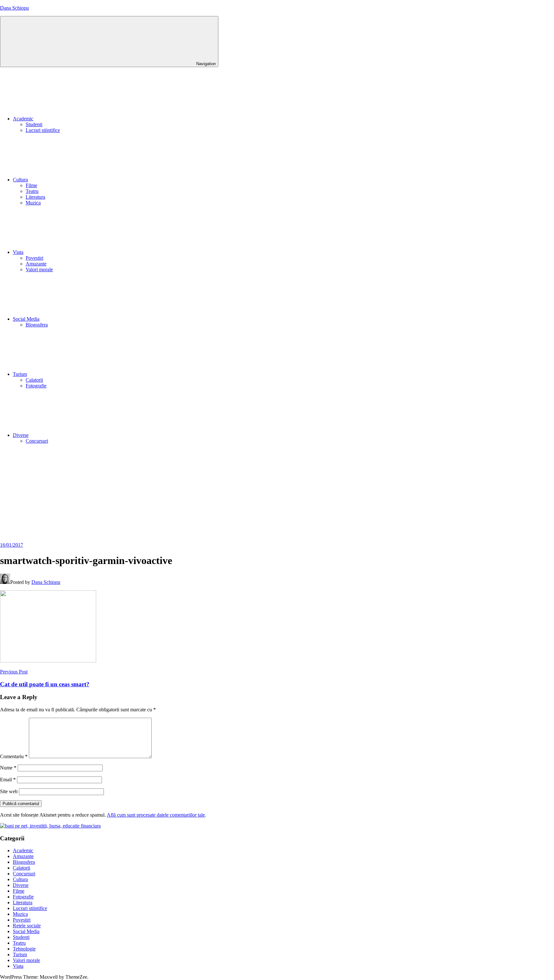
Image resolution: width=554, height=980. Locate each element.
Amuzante (36, 263)
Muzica (33, 202)
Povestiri (34, 258)
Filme (31, 185)
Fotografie (36, 385)
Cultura (20, 179)
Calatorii (34, 380)
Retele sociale (27, 925)
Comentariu (14, 756)
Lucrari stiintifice (43, 130)
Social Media (26, 319)
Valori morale (39, 269)
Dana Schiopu (14, 8)
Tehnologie (24, 948)
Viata (18, 252)
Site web (9, 791)
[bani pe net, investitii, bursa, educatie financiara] (50, 825)
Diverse (21, 435)
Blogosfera (37, 324)
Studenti (34, 124)
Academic (23, 118)
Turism (20, 374)
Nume (8, 767)
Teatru (32, 191)
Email (8, 779)
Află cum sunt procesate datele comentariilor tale (156, 815)
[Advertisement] (277, 494)
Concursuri (37, 441)
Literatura (35, 197)
